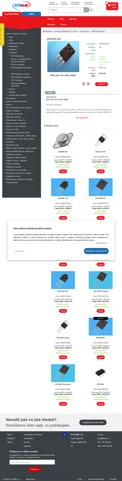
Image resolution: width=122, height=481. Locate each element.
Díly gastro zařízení (13, 117)
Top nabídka (28, 438)
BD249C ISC (63, 198)
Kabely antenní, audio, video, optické (20, 139)
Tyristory (12, 89)
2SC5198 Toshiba (101, 291)
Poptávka (51, 24)
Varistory (12, 92)
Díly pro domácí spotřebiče (16, 123)
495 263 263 (106, 442)
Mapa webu (30, 479)
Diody (11, 40)
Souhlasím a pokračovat (96, 251)
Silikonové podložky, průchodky (18, 84)
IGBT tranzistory (17, 56)
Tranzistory (13, 53)
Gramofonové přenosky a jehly (17, 132)
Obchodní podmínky (75, 3)
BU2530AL (100, 338)
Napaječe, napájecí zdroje (16, 157)
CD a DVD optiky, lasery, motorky (18, 108)
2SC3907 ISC (63, 291)
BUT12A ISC (101, 152)
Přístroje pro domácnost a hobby (18, 173)
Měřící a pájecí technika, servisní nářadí (21, 148)
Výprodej (72, 19)
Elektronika (12, 14)
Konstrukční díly (12, 145)
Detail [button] (63, 171)
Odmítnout (19, 251)
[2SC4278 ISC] (63, 56)
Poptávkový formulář (92, 422)
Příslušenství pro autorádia (16, 170)
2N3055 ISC (63, 152)
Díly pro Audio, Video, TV (15, 120)
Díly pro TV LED (12, 129)
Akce (62, 19)
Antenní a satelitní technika (16, 101)
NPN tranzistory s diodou (20, 74)
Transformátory (12, 182)
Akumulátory (11, 98)
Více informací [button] (82, 118)
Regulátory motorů (13, 176)
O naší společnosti (53, 3)
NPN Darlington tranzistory (21, 68)
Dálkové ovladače (13, 111)
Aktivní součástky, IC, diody (16, 34)
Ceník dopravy (64, 3)
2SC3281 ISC (100, 198)
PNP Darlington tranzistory (21, 77)
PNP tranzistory (17, 80)
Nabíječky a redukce (14, 154)
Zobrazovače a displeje (17, 95)
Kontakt (113, 479)
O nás (79, 479)
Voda (31, 14)
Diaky (11, 37)
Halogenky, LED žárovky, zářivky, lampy (21, 136)
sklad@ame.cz (103, 438)
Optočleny (12, 49)
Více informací (101, 243)
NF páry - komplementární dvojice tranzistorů (21, 60)
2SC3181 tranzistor (63, 384)
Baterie (9, 105)
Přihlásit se (35, 469)
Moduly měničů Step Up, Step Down (19, 151)
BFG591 (100, 384)
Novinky (51, 19)
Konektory (10, 142)
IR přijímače (13, 46)
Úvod (9, 435)
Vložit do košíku (101, 84)
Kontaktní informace (89, 3)
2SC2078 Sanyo (63, 338)
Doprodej (100, 318)
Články (63, 24)
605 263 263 (107, 446)
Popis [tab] (50, 92)
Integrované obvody (16, 43)
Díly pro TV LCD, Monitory (16, 126)
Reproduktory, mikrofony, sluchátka (19, 179)
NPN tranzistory (17, 71)
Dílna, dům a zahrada (14, 114)
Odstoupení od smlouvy (33, 435)
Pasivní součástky (13, 164)
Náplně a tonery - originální (16, 161)
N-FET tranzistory (17, 65)
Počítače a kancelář (13, 167)
